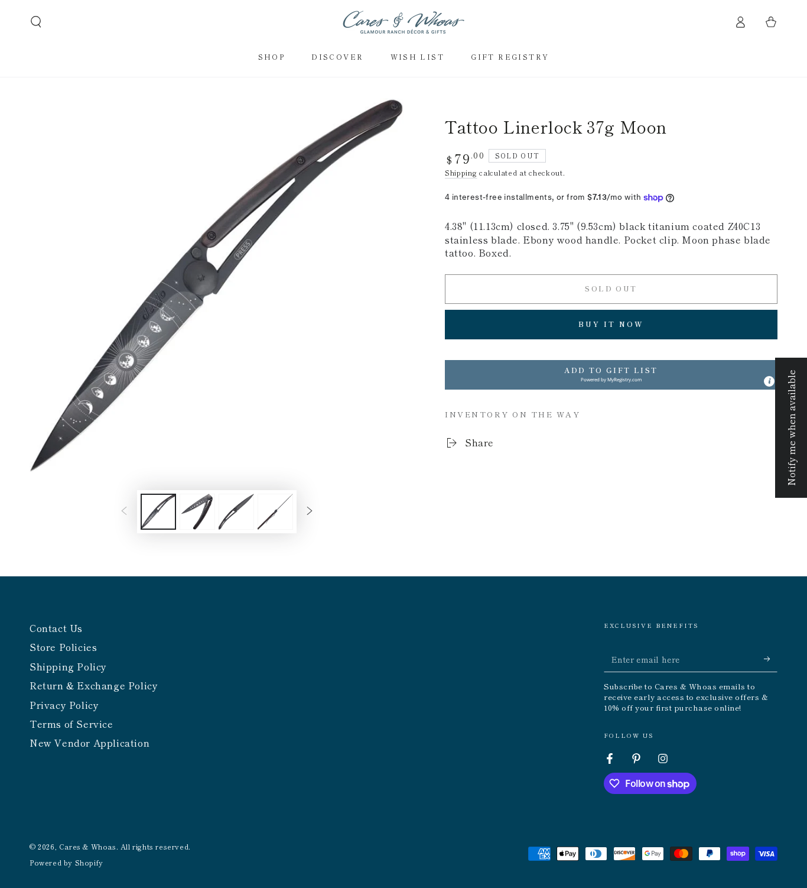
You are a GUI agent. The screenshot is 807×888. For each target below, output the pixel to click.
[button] (36, 22)
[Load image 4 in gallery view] (275, 512)
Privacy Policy (64, 705)
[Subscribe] (770, 659)
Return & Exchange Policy (94, 685)
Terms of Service (71, 724)
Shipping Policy (68, 666)
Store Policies (63, 647)
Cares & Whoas (87, 846)
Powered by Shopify (66, 862)
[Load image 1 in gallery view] (158, 512)
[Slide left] (124, 512)
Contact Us (56, 628)
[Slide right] (310, 512)
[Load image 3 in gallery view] (236, 512)
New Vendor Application (89, 742)
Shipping (461, 172)
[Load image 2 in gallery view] (197, 512)
